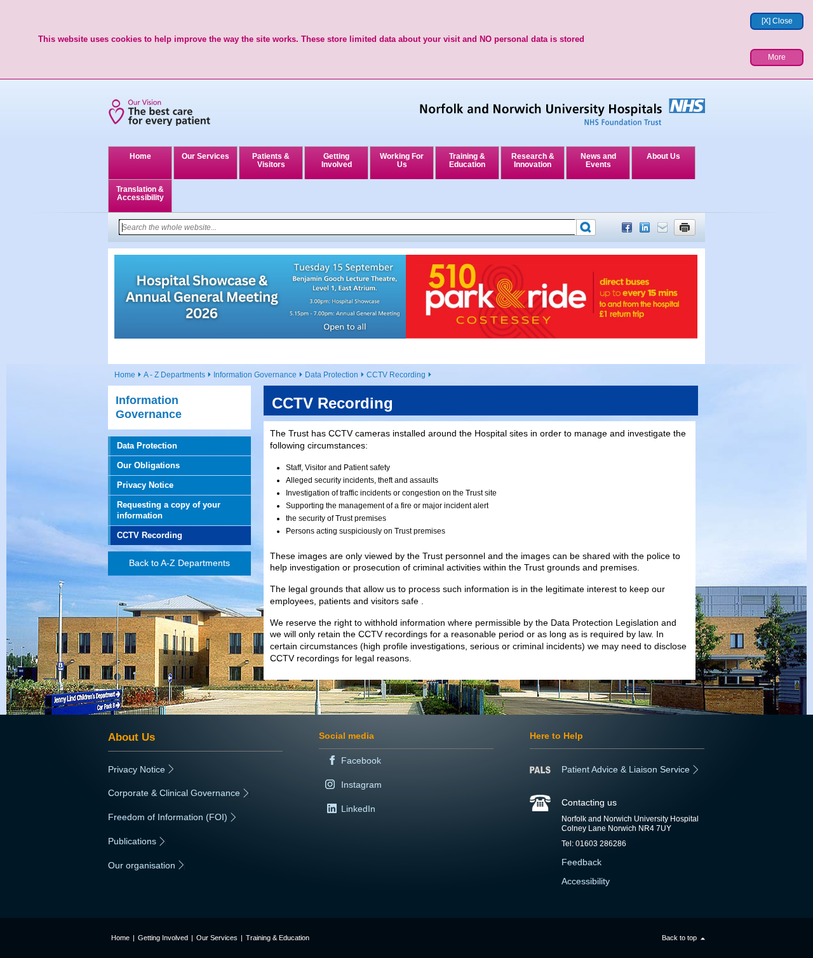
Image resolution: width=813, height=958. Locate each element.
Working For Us (402, 160)
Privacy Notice (145, 485)
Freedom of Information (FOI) (167, 817)
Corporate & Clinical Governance (174, 793)
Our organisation (141, 865)
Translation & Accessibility (140, 193)
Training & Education (467, 160)
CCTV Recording (396, 374)
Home (140, 156)
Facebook (627, 227)
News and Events (598, 160)
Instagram (361, 784)
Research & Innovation (532, 160)
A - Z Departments (174, 374)
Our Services (205, 156)
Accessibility (585, 881)
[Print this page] (684, 227)
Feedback (581, 862)
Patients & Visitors (271, 160)
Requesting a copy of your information (168, 510)
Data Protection (331, 374)
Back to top (679, 937)
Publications (132, 841)
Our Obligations (148, 465)
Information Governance (255, 374)
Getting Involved (336, 160)
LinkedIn (645, 227)
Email (662, 227)
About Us (663, 156)
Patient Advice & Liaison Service (625, 769)
